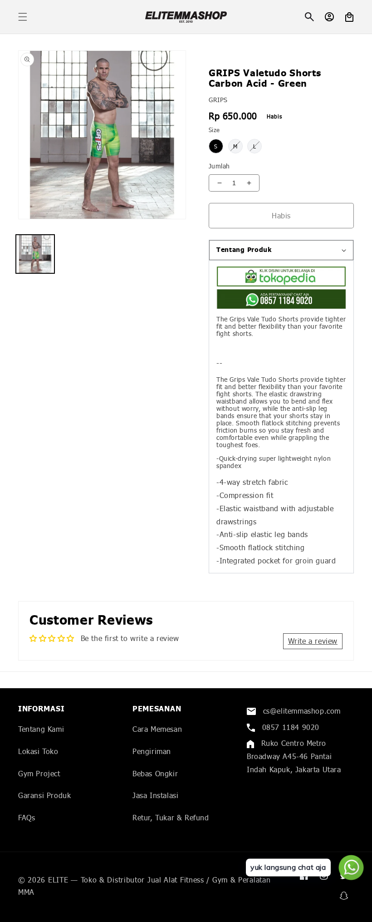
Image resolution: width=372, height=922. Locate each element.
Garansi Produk (44, 795)
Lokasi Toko (38, 751)
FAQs (26, 817)
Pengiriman (151, 751)
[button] (23, 17)
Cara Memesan (157, 729)
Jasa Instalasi (155, 795)
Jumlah (219, 166)
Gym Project (39, 773)
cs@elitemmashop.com (300, 710)
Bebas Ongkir (155, 773)
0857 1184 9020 (289, 727)
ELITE (58, 879)
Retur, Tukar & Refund (170, 817)
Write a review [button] (313, 641)
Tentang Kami (41, 729)
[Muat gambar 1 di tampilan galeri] (35, 254)
